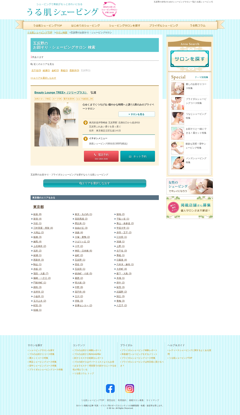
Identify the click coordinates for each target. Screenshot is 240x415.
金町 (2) (79, 255)
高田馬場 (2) (81, 218)
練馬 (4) (37, 241)
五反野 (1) (80, 260)
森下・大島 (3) (123, 273)
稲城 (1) (37, 310)
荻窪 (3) (120, 287)
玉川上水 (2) (39, 301)
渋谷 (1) (37, 223)
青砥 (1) (120, 255)
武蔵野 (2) (121, 291)
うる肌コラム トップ (84, 373)
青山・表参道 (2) (125, 223)
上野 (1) (120, 246)
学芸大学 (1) (122, 228)
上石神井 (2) (39, 246)
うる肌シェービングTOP (39, 32)
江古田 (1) (121, 237)
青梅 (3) (120, 301)
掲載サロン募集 (136, 400)
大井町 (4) (121, 269)
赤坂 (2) (37, 269)
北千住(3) (36, 70)
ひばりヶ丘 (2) (82, 241)
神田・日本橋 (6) (83, 250)
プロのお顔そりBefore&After (87, 354)
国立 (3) (120, 296)
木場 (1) (120, 278)
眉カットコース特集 (38, 358)
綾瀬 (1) (37, 255)
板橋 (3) (37, 237)
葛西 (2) (79, 278)
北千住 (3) (121, 250)
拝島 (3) (79, 301)
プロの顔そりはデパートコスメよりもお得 (94, 362)
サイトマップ (152, 400)
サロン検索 (61, 32)
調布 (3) (37, 287)
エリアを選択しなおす (96, 183)
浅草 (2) (37, 250)
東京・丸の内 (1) (83, 214)
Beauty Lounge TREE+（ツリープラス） (61, 92)
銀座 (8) (37, 214)
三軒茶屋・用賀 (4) (43, 228)
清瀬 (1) (120, 241)
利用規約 (122, 400)
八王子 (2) (121, 305)
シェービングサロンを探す (41, 350)
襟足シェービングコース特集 (43, 362)
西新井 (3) (38, 260)
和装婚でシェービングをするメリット (139, 354)
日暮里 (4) (121, 260)
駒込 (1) (37, 264)
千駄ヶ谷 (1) (122, 218)
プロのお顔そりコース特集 (41, 354)
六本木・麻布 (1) (125, 264)
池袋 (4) (79, 232)
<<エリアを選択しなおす (43, 78)
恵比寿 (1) (80, 223)
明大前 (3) (80, 282)
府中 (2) (120, 282)
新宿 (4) (37, 218)
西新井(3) (74, 70)
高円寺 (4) (80, 291)
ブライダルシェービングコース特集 (46, 369)
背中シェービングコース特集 (43, 365)
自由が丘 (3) (81, 228)
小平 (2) (79, 246)
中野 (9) (79, 287)
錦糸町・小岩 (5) (83, 273)
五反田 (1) (80, 269)
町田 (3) (37, 305)
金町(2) (55, 70)
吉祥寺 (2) (38, 291)
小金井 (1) (38, 296)
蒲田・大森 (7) (40, 273)
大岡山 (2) (38, 232)
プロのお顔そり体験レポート (88, 350)
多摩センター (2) (83, 305)
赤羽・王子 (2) (123, 232)
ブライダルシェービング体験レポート (139, 350)
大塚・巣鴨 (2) (82, 237)
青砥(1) (64, 70)
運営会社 (111, 400)
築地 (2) (120, 214)
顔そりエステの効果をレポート (89, 358)
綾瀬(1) (46, 70)
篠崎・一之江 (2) (42, 278)
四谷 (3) (79, 264)
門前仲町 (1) (39, 282)
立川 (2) (79, 296)
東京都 (38, 207)
